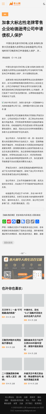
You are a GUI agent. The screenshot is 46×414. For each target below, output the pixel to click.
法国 (25, 397)
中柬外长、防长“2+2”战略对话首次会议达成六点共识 (34, 300)
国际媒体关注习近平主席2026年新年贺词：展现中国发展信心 (34, 330)
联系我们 (38, 403)
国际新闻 (8, 242)
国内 (3, 317)
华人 (27, 400)
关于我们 (28, 403)
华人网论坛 (9, 397)
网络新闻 (6, 57)
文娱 (21, 403)
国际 (5, 14)
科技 (39, 400)
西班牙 (32, 397)
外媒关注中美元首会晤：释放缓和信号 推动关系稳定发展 (34, 364)
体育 (15, 403)
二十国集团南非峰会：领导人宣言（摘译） (12, 364)
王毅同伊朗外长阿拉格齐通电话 (12, 330)
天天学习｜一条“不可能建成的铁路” (12, 300)
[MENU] (3, 4)
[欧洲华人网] (15, 4)
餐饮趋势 (7, 403)
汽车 (33, 400)
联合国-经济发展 (17, 400)
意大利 (19, 397)
